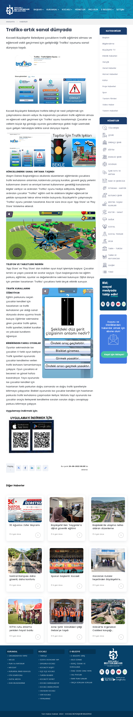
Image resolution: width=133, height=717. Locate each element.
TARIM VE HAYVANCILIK (114, 257)
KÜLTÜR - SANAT (115, 212)
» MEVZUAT (11, 667)
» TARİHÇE (43, 656)
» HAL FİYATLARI (76, 675)
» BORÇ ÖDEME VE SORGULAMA (77, 665)
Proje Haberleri (109, 86)
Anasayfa (10, 21)
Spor (104, 92)
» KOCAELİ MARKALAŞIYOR (49, 683)
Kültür (105, 80)
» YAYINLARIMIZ (44, 698)
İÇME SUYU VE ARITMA (114, 173)
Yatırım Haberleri (110, 110)
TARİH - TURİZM (115, 248)
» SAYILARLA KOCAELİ (47, 663)
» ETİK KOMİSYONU (14, 675)
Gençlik (105, 62)
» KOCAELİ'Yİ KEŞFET (46, 667)
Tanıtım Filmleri (109, 98)
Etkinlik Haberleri (109, 56)
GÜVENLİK (112, 164)
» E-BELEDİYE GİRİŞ (77, 656)
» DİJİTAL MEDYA (14, 679)
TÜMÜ (110, 272)
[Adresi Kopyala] (45, 468)
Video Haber (108, 104)
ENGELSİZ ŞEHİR (114, 157)
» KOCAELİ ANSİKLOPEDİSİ (49, 687)
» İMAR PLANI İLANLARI (78, 678)
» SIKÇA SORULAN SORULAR (81, 682)
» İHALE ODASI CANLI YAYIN (80, 671)
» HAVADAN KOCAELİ (47, 691)
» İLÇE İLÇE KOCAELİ (47, 671)
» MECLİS (11, 659)
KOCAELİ (66, 9)
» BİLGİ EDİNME (76, 659)
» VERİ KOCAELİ (45, 695)
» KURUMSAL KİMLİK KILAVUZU (19, 671)
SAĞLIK (111, 219)
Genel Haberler (109, 68)
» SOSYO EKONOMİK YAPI (49, 659)
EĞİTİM (111, 149)
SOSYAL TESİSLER (115, 234)
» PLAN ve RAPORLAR (15, 663)
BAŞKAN (38, 9)
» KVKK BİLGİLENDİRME (16, 683)
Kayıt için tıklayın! (114, 354)
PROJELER (93, 9)
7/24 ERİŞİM (113, 128)
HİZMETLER (80, 9)
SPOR (110, 241)
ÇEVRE (111, 135)
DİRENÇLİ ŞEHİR (114, 142)
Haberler (24, 21)
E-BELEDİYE (106, 9)
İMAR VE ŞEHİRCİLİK (116, 181)
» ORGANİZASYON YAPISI (17, 656)
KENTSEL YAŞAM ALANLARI (115, 204)
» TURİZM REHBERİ (46, 675)
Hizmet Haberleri (110, 74)
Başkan (105, 37)
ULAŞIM (111, 265)
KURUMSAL (51, 9)
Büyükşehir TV (108, 50)
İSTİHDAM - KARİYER (117, 188)
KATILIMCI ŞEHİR (115, 195)
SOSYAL (111, 226)
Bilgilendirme (108, 43)
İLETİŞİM (120, 9)
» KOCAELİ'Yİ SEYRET (47, 679)
